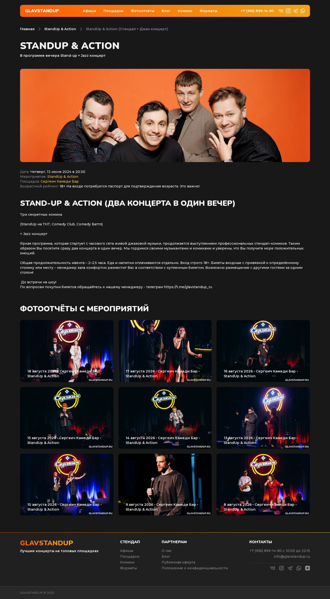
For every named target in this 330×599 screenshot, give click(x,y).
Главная (27, 29)
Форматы (208, 11)
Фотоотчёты (142, 11)
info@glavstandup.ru (292, 556)
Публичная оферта (178, 562)
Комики (185, 11)
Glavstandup (42, 11)
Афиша (89, 11)
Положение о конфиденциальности (195, 568)
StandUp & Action (60, 29)
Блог (166, 11)
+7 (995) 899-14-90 (257, 11)
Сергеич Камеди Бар (60, 181)
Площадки (113, 11)
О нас (167, 551)
